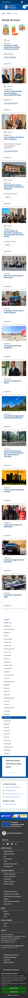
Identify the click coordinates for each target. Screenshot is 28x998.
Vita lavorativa (7, 879)
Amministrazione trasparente (11, 970)
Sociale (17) (7, 724)
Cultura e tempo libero (9, 876)
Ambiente (6, 899)
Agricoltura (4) (7, 623)
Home (3, 13)
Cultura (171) (7, 652)
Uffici (5, 856)
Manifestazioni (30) (9, 681)
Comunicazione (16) (9, 649)
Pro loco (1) (7, 704)
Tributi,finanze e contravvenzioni (12, 896)
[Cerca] (25, 7)
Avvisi (8, 40)
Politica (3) (6, 701)
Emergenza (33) (8, 665)
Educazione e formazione (10, 891)
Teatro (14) (6, 734)
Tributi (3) (6, 737)
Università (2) (7, 744)
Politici (5, 861)
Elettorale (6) (7, 662)
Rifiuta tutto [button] (14, 992)
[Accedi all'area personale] (21, 2)
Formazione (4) (8, 668)
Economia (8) (7, 655)
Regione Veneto (6, 2)
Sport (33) (6, 727)
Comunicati (9, 86)
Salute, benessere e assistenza (12, 901)
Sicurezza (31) (7, 717)
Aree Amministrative (9, 854)
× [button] (26, 972)
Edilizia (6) (6, 659)
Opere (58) (6, 695)
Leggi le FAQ (7, 960)
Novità (9, 13)
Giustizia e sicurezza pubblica (11, 894)
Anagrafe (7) (7, 632)
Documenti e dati (8, 866)
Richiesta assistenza (9, 962)
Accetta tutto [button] (14, 988)
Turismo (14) (7, 740)
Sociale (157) (7, 721)
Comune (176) (7, 642)
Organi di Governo (8, 851)
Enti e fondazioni (8, 859)
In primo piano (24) (9, 675)
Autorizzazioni (7, 904)
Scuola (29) (7, 711)
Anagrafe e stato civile (9, 874)
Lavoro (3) (6, 678)
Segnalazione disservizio (10, 957)
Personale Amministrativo (10, 864)
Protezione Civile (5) (9, 708)
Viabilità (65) (7, 750)
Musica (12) (7, 691)
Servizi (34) (7, 714)
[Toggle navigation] (3, 7)
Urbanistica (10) (8, 747)
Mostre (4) (6, 688)
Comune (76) (7, 646)
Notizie (5, 911)
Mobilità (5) (7, 685)
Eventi (5, 926)
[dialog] (14, 984)
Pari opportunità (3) (9, 698)
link (6, 985)
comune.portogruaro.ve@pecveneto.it (14, 946)
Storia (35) (6, 731)
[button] (14, 995)
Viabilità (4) (7, 753)
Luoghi (5, 923)
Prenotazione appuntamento (11, 955)
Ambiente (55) (7, 626)
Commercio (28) (8, 639)
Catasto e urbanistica (9, 881)
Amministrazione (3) (9, 629)
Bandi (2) (6, 636)
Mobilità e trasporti (9, 884)
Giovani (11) (7, 672)
